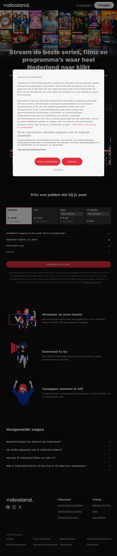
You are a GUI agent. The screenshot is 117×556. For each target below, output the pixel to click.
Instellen (58, 169)
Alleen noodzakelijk (47, 161)
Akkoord (72, 161)
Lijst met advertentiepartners (31, 149)
